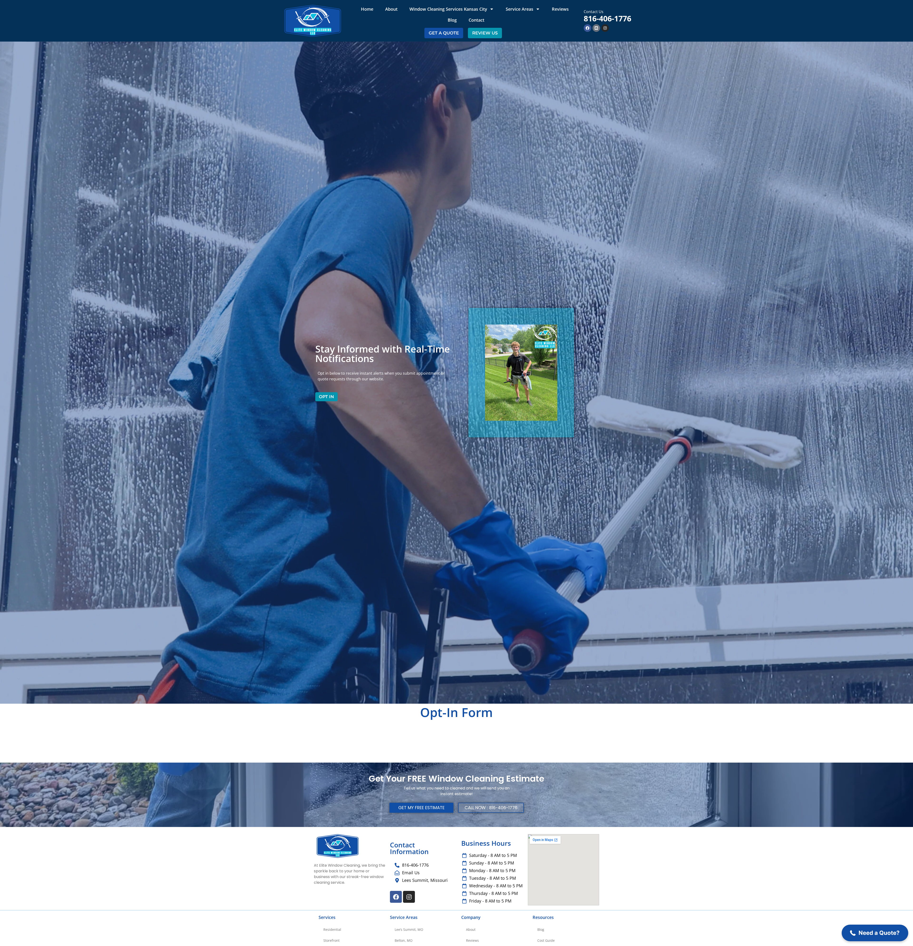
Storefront (331, 940)
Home (367, 9)
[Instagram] (605, 28)
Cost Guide (546, 940)
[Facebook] (587, 28)
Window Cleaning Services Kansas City (448, 9)
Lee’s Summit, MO (409, 929)
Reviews (560, 9)
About (391, 9)
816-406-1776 (607, 18)
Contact (476, 20)
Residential (332, 929)
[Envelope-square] (596, 28)
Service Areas (519, 9)
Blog (452, 20)
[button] (875, 933)
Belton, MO (404, 940)
